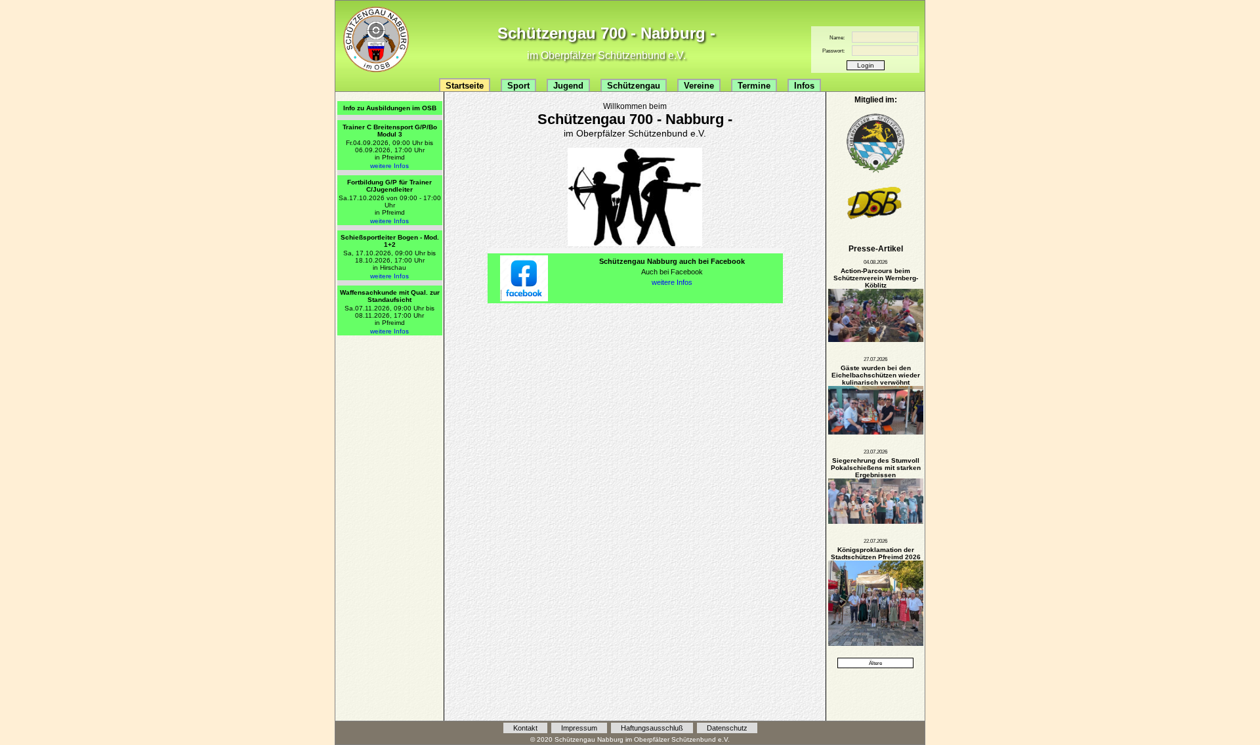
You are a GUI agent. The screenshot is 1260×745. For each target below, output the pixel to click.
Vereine (699, 86)
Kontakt (525, 728)
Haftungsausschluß (652, 728)
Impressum (579, 728)
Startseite (465, 86)
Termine (754, 86)
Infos (804, 86)
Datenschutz (727, 728)
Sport (518, 86)
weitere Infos (389, 165)
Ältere (875, 663)
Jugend (568, 86)
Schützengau (633, 86)
